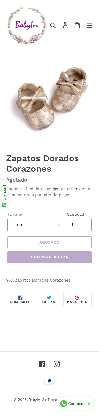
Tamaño (14, 214)
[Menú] (89, 25)
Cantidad (75, 214)
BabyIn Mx (37, 400)
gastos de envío (68, 188)
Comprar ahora (49, 257)
